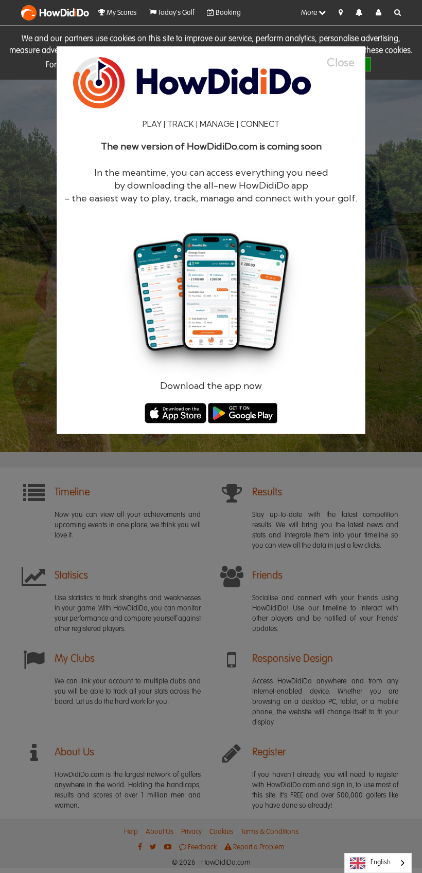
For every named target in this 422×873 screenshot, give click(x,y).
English (381, 862)
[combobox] (378, 863)
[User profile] (378, 13)
